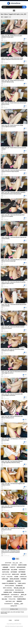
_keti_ (20, 562)
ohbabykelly (22, 569)
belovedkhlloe (19, 590)
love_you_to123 (6, 574)
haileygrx (18, 581)
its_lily (3, 576)
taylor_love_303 (19, 588)
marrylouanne (22, 565)
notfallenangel (9, 585)
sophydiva (14, 564)
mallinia (4, 599)
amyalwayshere (21, 567)
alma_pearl (10, 576)
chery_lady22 (22, 583)
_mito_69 (23, 594)
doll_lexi (15, 562)
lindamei (5, 567)
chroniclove (23, 576)
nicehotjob (5, 569)
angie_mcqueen (14, 579)
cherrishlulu (5, 565)
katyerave (22, 572)
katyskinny (14, 572)
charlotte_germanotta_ (9, 583)
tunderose (12, 567)
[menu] (14, 10)
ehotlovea (5, 572)
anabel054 (10, 581)
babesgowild (21, 599)
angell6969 (15, 574)
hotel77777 (14, 606)
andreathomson (9, 590)
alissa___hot (18, 603)
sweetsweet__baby (10, 601)
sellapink (14, 569)
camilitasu (5, 578)
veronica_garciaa (18, 596)
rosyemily (23, 578)
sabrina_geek (8, 592)
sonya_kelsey (8, 596)
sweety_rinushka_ (7, 587)
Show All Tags (14, 609)
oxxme (16, 576)
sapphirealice (5, 594)
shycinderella (15, 594)
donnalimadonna (18, 592)
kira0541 (19, 601)
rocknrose (19, 585)
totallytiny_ (12, 599)
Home (10, 620)
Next (17, 558)
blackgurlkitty (8, 603)
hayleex (23, 574)
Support (17, 620)
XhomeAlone (12, 626)
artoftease (8, 562)
